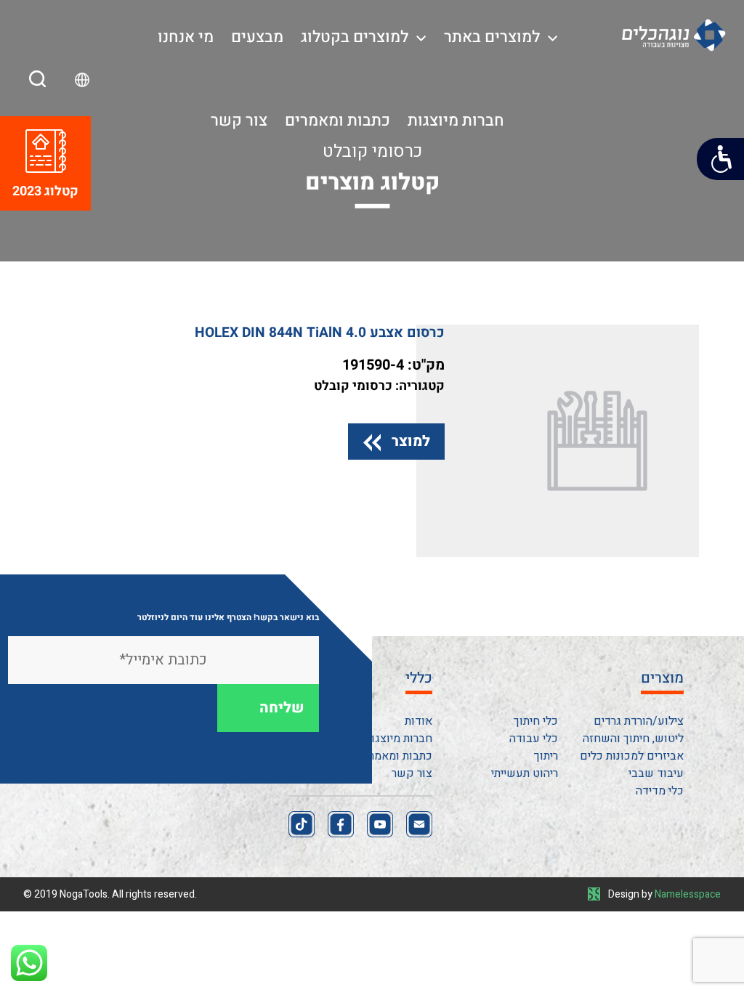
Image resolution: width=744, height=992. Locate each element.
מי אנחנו (186, 37)
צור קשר (239, 120)
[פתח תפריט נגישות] (720, 159)
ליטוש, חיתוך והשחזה (633, 738)
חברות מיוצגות (456, 120)
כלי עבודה (533, 738)
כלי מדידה (660, 791)
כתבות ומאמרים (337, 120)
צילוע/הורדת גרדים (639, 721)
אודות (418, 721)
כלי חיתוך (536, 721)
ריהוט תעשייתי (524, 773)
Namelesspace (688, 894)
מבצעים (257, 37)
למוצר (411, 441)
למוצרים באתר (492, 37)
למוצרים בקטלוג (354, 37)
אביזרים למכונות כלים (632, 756)
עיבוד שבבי (656, 773)
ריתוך (546, 756)
